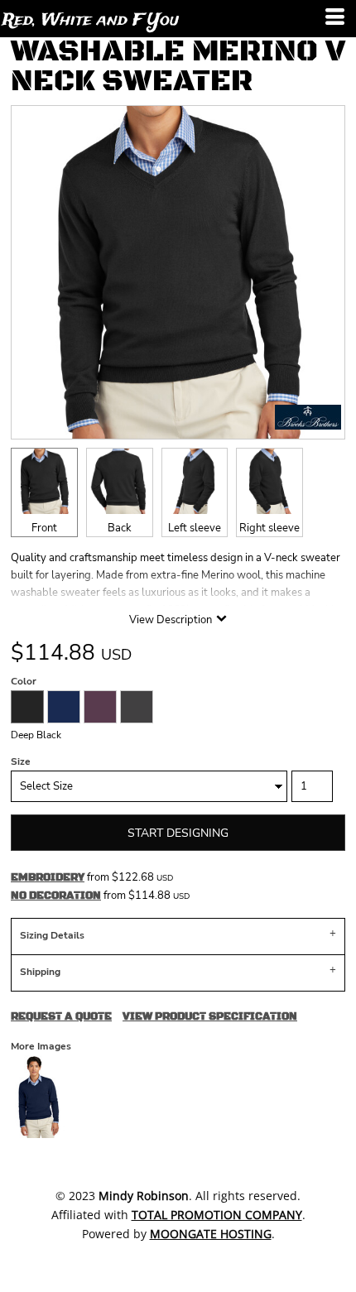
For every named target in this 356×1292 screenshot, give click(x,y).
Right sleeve (269, 528)
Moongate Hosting (211, 1234)
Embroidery (47, 877)
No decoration (56, 895)
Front (44, 528)
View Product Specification (210, 1016)
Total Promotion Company (217, 1214)
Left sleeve (194, 528)
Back (120, 528)
